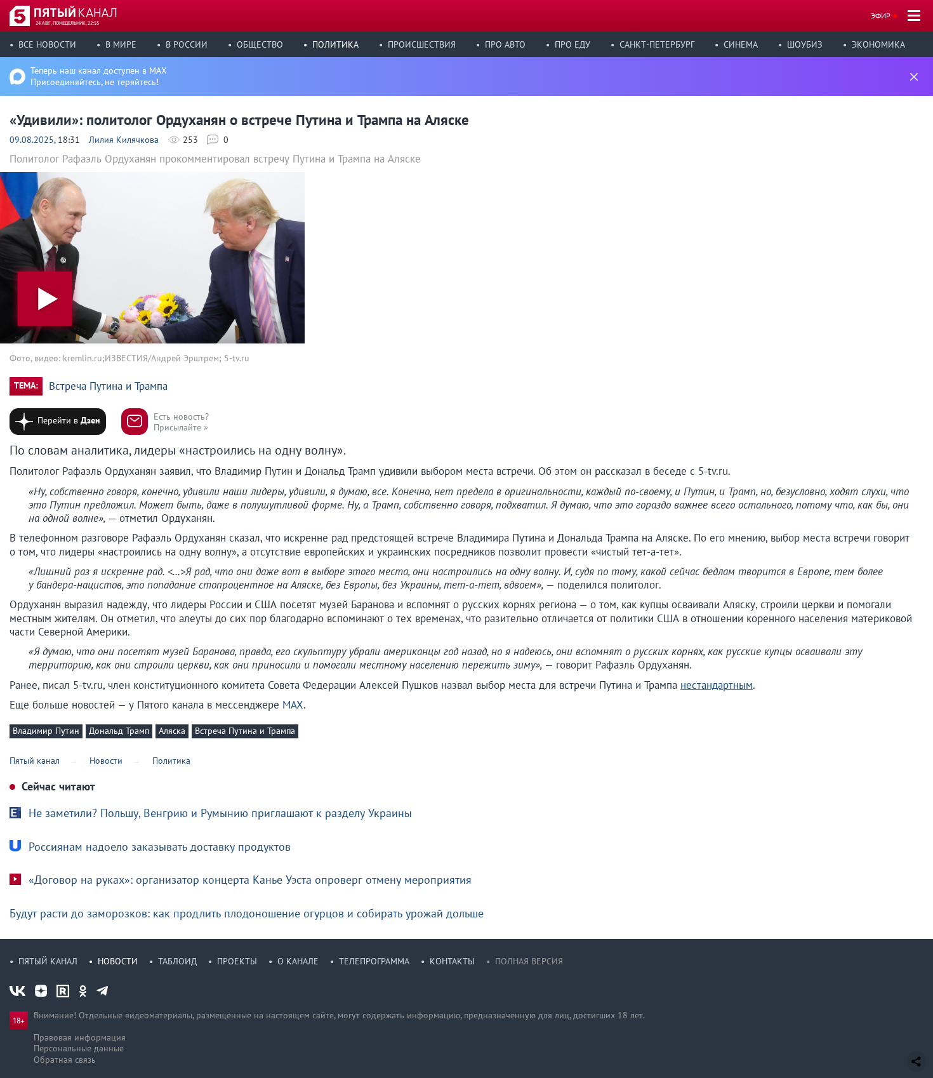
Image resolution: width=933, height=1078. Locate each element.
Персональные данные (79, 1048)
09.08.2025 (32, 139)
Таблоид (177, 961)
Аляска (172, 730)
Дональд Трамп (119, 730)
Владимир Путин (46, 730)
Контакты (452, 961)
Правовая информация (80, 1037)
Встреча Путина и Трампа (108, 386)
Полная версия (529, 961)
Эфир (880, 15)
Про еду (572, 44)
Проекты (237, 961)
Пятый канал (47, 961)
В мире (120, 44)
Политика (335, 44)
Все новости (47, 44)
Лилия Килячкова (124, 139)
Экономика (878, 44)
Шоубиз (805, 44)
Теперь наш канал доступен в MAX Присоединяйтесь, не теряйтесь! (98, 76)
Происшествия (422, 44)
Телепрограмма (374, 961)
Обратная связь (65, 1059)
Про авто (505, 44)
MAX (292, 705)
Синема (741, 44)
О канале (298, 961)
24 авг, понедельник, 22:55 (67, 23)
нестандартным (716, 685)
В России (187, 44)
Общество (260, 44)
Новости (118, 961)
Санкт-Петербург (656, 44)
